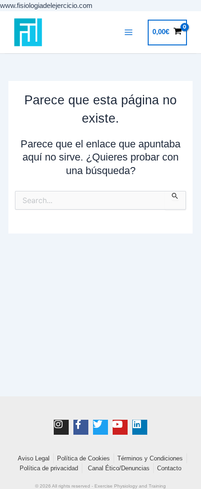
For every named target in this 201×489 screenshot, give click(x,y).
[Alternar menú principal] (128, 32)
